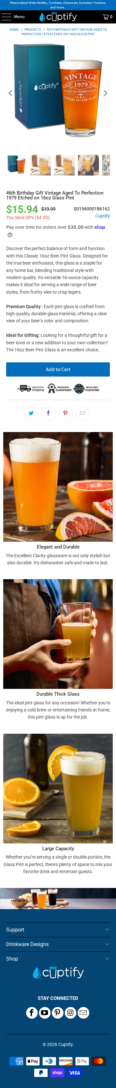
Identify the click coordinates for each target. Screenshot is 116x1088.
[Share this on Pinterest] (66, 414)
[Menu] (3, 16)
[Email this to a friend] (83, 414)
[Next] (105, 93)
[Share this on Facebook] (49, 414)
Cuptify (102, 216)
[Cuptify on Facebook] (32, 1013)
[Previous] (11, 93)
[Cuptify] (58, 16)
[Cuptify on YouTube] (45, 1013)
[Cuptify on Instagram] (70, 1013)
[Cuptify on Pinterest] (57, 1013)
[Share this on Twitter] (31, 414)
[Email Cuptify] (83, 1013)
